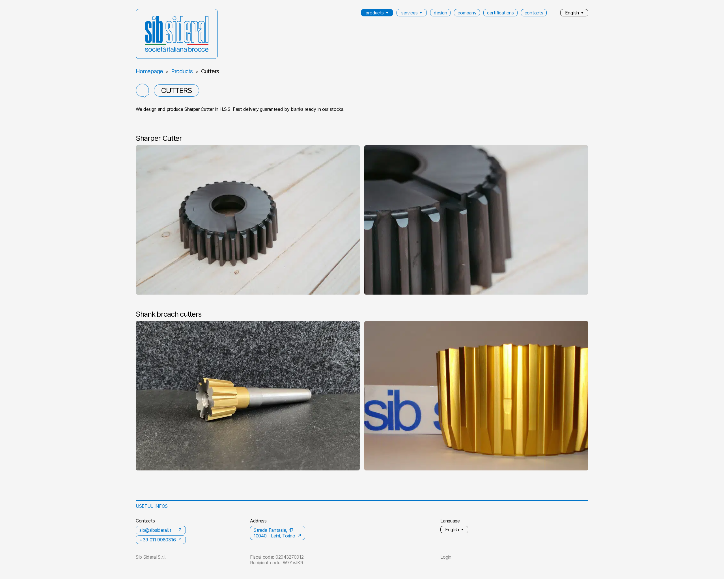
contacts (534, 13)
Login (445, 557)
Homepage (149, 71)
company (467, 13)
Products (182, 71)
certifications (500, 13)
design (440, 13)
